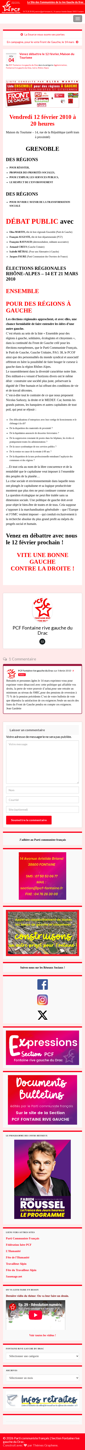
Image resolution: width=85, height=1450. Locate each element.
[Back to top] (76, 1426)
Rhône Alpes (43, 68)
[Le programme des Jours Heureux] (42, 1179)
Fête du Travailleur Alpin (21, 1270)
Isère (34, 68)
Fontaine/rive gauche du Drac (18, 68)
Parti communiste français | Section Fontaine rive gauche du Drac (38, 18)
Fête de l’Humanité (17, 1257)
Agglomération (60, 65)
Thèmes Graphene (45, 1445)
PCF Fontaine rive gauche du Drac (23, 65)
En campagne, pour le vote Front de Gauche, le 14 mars (40, 42)
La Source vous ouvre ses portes (45, 34)
